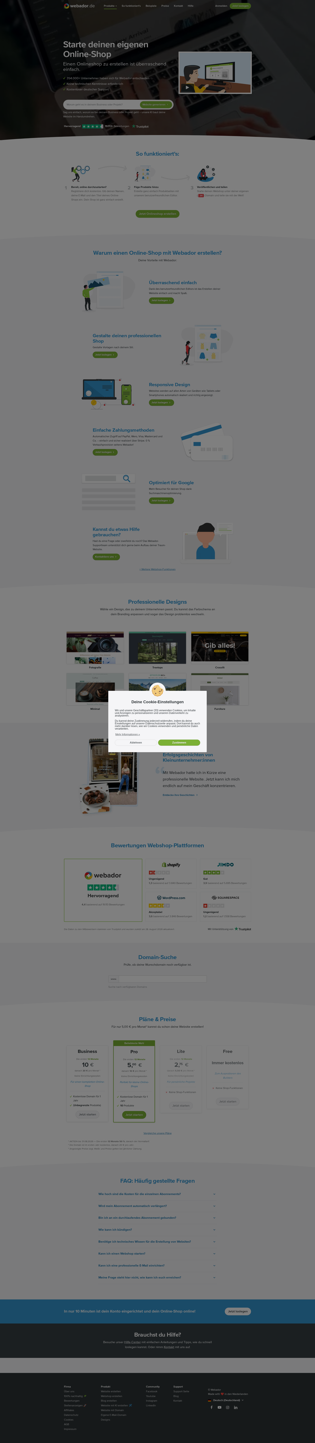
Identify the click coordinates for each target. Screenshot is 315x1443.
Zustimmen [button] (179, 742)
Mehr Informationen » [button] (127, 734)
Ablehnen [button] (136, 742)
